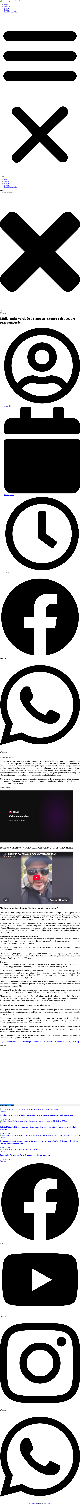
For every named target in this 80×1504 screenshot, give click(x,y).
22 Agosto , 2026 (5, 1119)
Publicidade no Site (10, 12)
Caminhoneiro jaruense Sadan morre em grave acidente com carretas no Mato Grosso (36, 1115)
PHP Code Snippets (32, 1503)
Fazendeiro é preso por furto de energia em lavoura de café (25, 1155)
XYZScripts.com (48, 1503)
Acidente (3, 1111)
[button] (40, 96)
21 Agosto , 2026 (5, 1159)
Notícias (7, 6)
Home (6, 4)
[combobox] (9, 193)
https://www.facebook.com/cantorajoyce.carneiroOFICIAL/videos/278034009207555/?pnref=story (39, 1041)
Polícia (6, 8)
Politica (6, 10)
